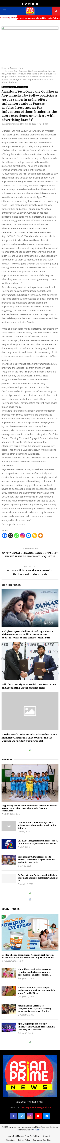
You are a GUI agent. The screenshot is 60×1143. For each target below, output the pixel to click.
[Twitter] (21, 1116)
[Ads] (30, 750)
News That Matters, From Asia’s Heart (24, 1136)
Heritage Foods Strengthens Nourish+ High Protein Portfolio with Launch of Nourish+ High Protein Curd (28, 956)
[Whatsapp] (16, 535)
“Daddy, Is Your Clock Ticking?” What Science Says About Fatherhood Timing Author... (37, 825)
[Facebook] (4, 535)
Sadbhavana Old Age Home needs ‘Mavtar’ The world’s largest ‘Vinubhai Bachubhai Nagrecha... (36, 859)
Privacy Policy (24, 1140)
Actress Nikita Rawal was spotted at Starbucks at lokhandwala (30, 572)
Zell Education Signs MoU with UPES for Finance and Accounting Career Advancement (29, 686)
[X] (10, 535)
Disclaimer (10, 1140)
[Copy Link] (34, 535)
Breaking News (8, 87)
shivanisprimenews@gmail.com (36, 1107)
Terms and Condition (42, 1140)
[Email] (46, 1116)
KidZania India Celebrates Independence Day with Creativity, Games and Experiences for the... (35, 1008)
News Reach (38, 1129)
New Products (21, 87)
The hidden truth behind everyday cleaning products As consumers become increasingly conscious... (34, 972)
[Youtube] (38, 1116)
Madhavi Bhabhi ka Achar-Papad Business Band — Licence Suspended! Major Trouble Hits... (36, 990)
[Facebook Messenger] (28, 535)
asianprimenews (11, 124)
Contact (46, 1136)
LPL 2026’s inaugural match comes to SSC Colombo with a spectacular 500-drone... (38, 842)
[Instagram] (22, 535)
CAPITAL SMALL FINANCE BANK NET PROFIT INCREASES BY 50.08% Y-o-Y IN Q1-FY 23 (30, 554)
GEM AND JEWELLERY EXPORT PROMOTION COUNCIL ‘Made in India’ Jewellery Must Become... (36, 1027)
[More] (40, 535)
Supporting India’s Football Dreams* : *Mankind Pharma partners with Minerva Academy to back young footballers (30, 808)
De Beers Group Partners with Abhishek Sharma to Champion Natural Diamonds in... (38, 878)
